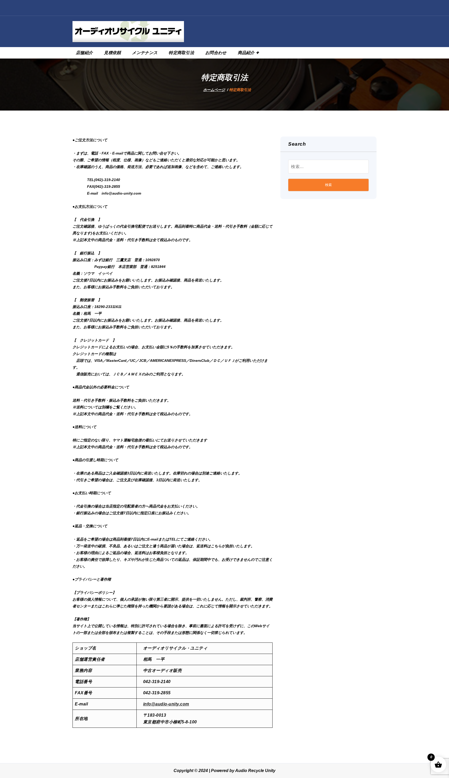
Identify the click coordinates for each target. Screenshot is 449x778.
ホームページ (214, 90)
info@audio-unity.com (166, 704)
